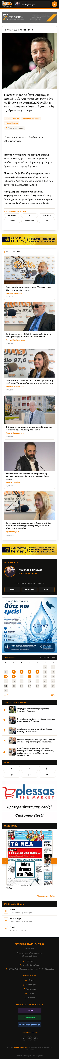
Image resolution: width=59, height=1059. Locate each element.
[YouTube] (29, 1038)
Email (46, 221)
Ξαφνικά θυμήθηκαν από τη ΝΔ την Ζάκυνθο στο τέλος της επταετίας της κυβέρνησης (36, 740)
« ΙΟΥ (6, 695)
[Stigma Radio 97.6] (7, 4)
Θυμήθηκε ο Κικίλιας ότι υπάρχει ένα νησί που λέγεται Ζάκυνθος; (35, 730)
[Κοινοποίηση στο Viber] (11, 774)
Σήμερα (31, 980)
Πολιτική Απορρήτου (23, 1056)
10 (6, 676)
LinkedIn (47, 215)
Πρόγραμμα (31, 989)
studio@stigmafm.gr (31, 1025)
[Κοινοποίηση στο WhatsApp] (29, 774)
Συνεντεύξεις (30, 985)
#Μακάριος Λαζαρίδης (31, 118)
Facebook (12, 215)
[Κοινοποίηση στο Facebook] (11, 768)
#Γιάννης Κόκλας (12, 118)
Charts (31, 993)
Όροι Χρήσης (38, 1056)
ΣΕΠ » (53, 695)
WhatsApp (29, 221)
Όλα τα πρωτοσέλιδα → (46, 896)
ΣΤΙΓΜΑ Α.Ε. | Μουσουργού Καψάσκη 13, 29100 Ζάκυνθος (31, 969)
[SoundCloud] (35, 1038)
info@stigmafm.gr (31, 965)
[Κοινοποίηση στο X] (29, 768)
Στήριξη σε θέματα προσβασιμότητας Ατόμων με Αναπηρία (33, 710)
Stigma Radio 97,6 (21, 1047)
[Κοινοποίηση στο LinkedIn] (47, 768)
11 (13, 676)
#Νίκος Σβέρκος (11, 123)
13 (29, 676)
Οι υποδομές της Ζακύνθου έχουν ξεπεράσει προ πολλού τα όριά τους (36, 720)
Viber (12, 221)
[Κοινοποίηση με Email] (47, 774)
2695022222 (31, 961)
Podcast (31, 997)
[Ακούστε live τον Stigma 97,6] (54, 4)
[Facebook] (24, 1038)
